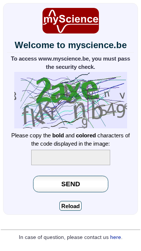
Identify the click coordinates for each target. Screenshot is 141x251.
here (115, 237)
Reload (70, 206)
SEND (70, 184)
